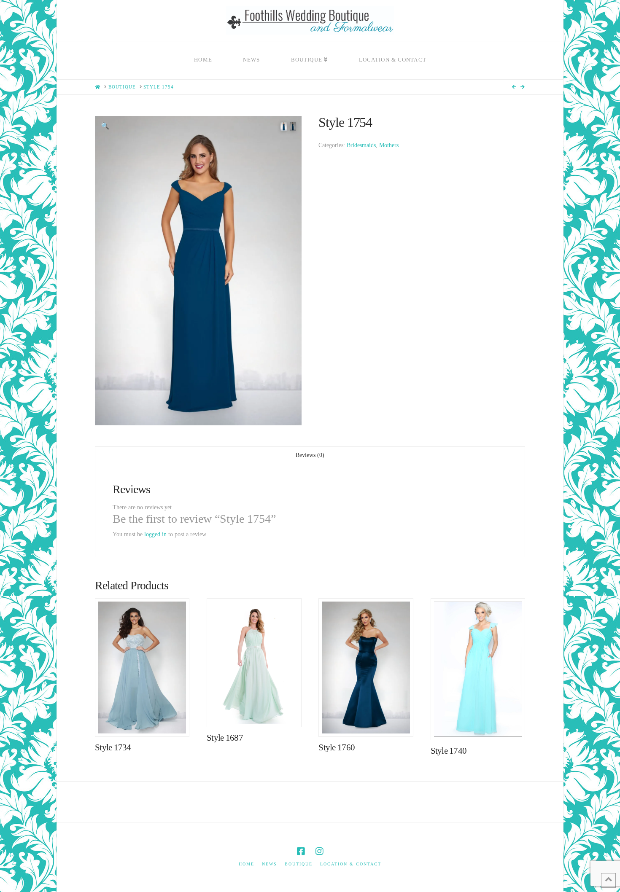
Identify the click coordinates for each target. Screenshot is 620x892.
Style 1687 (225, 737)
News (269, 864)
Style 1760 (336, 747)
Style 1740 (449, 750)
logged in (155, 534)
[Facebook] (301, 851)
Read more (146, 721)
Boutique (299, 864)
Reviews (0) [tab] (310, 455)
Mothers (389, 145)
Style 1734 (113, 747)
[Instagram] (319, 851)
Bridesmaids (361, 145)
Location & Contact (350, 864)
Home (246, 864)
